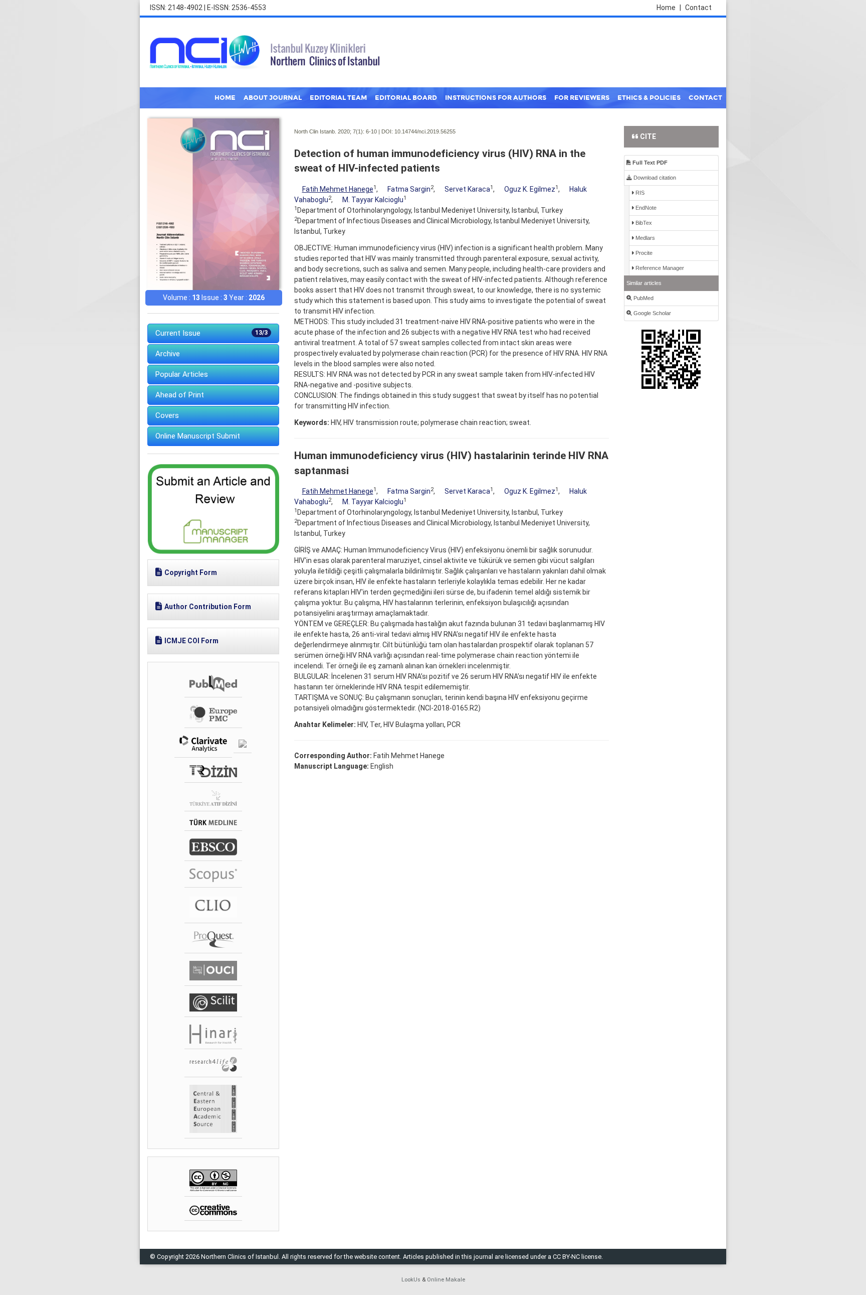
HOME (225, 98)
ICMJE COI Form (191, 641)
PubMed (643, 298)
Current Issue (211, 333)
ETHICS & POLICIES (649, 98)
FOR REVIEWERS (581, 98)
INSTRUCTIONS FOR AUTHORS (495, 98)
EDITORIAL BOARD (406, 98)
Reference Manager (659, 268)
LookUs (410, 1279)
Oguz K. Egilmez (529, 189)
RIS (639, 193)
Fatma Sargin (408, 189)
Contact (698, 8)
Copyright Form (190, 572)
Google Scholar (651, 313)
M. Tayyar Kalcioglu (372, 200)
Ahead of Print (179, 394)
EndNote (645, 208)
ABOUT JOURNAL (273, 98)
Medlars (644, 238)
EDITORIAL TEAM (338, 98)
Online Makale (446, 1279)
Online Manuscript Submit (197, 436)
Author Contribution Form (207, 607)
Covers (167, 415)
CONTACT (705, 98)
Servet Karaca (467, 189)
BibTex (643, 223)
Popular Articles (181, 374)
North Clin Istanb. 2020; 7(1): (329, 131)
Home (669, 8)
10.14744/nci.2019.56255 (425, 131)
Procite (643, 253)
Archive (167, 353)
